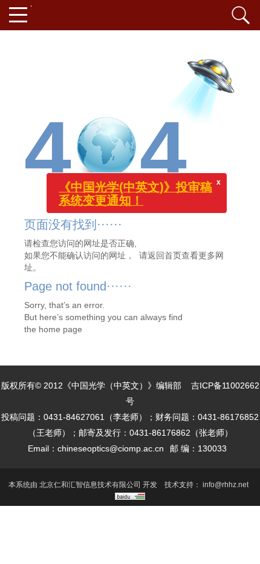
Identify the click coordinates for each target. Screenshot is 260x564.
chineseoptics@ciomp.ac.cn (110, 448)
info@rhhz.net (226, 484)
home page (60, 329)
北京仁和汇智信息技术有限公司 (90, 484)
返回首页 (164, 255)
